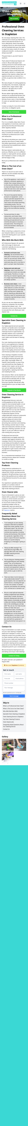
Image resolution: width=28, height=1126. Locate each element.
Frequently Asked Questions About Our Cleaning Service (13, 725)
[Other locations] (20, 3)
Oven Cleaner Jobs (8, 722)
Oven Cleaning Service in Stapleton (13, 716)
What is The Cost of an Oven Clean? (13, 708)
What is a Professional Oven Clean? (13, 706)
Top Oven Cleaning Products (11, 719)
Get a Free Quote (14, 112)
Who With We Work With (10, 711)
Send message (14, 696)
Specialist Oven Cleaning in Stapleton (14, 714)
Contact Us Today (14, 656)
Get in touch (14, 18)
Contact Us (14, 316)
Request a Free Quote (14, 390)
